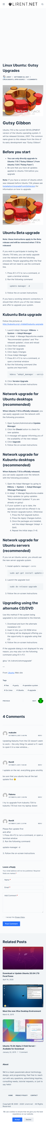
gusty (16, 685)
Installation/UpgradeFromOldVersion (19, 186)
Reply (40, 735)
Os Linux (8, 690)
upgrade (32, 690)
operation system (30, 685)
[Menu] (4, 4)
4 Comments (32, 79)
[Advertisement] (23, 32)
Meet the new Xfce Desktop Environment (22, 1011)
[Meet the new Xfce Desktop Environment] (23, 996)
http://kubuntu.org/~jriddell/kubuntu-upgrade (23, 324)
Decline (28, 1119)
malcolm (12, 732)
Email (7, 887)
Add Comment (11, 895)
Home (10, 1095)
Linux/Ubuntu (8, 79)
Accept (17, 1119)
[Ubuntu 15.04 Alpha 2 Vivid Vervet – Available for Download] (23, 1030)
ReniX (11, 762)
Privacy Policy (20, 917)
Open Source (20, 79)
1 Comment (23, 1052)
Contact (34, 1095)
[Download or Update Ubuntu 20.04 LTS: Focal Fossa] (23, 958)
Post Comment (11, 924)
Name (7, 880)
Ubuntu (11, 672)
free (6, 685)
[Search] (42, 4)
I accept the (15, 917)
